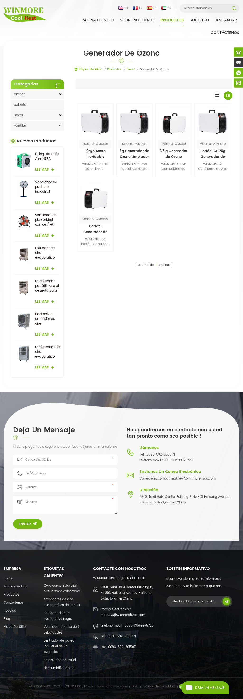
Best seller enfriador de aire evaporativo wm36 (45, 319)
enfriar (19, 94)
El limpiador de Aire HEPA (47, 156)
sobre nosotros (137, 20)
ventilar (20, 125)
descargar (226, 20)
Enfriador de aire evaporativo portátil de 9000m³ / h (45, 253)
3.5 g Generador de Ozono (173, 153)
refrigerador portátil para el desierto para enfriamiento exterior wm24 (47, 286)
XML (135, 686)
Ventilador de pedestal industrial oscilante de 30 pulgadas (46, 187)
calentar (21, 104)
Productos (172, 20)
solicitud (199, 20)
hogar (8, 578)
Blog (7, 618)
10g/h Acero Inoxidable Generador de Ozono (95, 154)
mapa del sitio (15, 626)
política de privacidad (159, 686)
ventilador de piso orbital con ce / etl (46, 220)
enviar (25, 524)
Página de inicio (98, 20)
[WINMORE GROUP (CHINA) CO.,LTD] (25, 14)
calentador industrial (60, 660)
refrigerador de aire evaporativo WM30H (47, 352)
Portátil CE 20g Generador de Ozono (212, 154)
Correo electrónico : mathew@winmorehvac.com (178, 478)
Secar (131, 69)
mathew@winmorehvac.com (122, 615)
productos (11, 594)
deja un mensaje (209, 687)
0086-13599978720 (139, 625)
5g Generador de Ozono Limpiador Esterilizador (134, 154)
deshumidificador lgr (60, 668)
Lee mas (134, 179)
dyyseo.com (120, 686)
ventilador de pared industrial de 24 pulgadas (59, 646)
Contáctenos (225, 33)
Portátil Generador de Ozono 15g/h (95, 229)
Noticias (10, 610)
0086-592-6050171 (121, 636)
